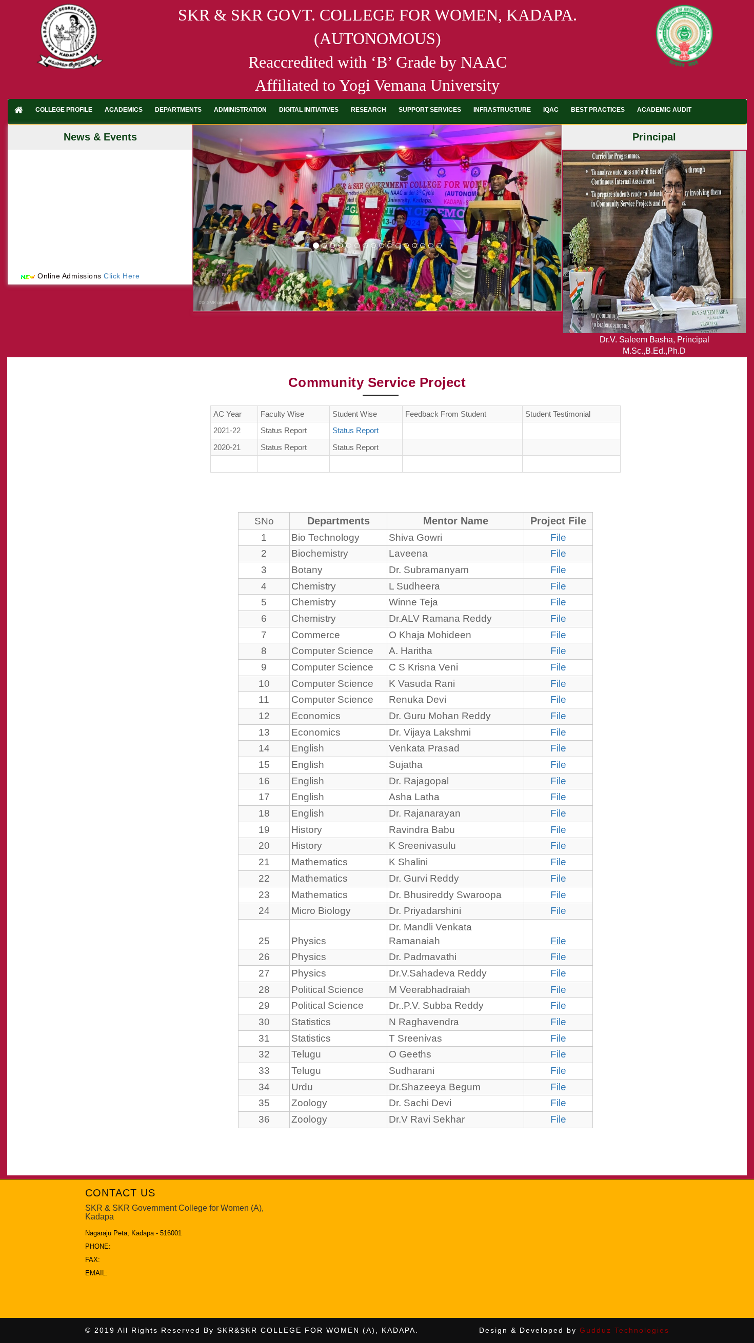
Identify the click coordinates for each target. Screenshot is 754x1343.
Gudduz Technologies (624, 1330)
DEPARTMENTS (178, 109)
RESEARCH (368, 109)
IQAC (551, 109)
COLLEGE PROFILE (63, 109)
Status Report (355, 430)
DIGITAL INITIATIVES (309, 109)
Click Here (122, 261)
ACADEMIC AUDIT (664, 109)
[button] (221, 218)
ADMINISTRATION (240, 109)
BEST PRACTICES (598, 109)
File (558, 537)
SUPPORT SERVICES (430, 109)
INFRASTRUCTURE (502, 109)
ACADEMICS (124, 109)
